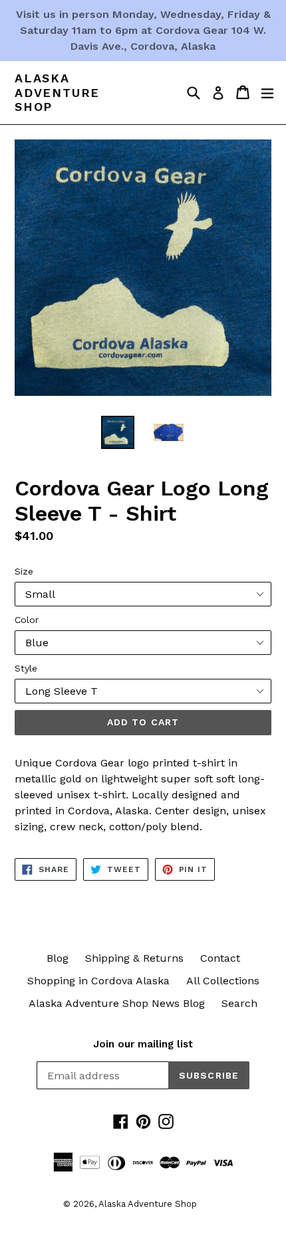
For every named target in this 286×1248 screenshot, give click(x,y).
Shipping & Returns (134, 958)
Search (239, 1003)
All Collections (222, 980)
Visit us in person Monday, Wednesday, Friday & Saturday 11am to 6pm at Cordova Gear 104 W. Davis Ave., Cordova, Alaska (143, 30)
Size (24, 571)
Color (27, 619)
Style (26, 668)
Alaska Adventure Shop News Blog (117, 1003)
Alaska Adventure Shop (57, 92)
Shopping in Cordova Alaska (98, 980)
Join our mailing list (143, 1044)
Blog (58, 958)
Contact (220, 958)
